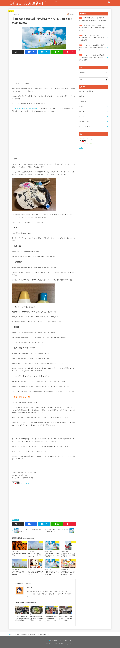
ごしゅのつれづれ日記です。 (28, 3)
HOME (12, 634)
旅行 (82, 111)
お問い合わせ (53, 640)
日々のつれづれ (84, 126)
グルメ (82, 106)
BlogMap (81, 148)
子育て (82, 116)
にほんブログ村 (25, 483)
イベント (11, 11)
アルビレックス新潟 (86, 91)
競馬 (81, 96)
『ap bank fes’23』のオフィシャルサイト (25, 108)
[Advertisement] (44, 67)
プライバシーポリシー (65, 640)
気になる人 (84, 121)
